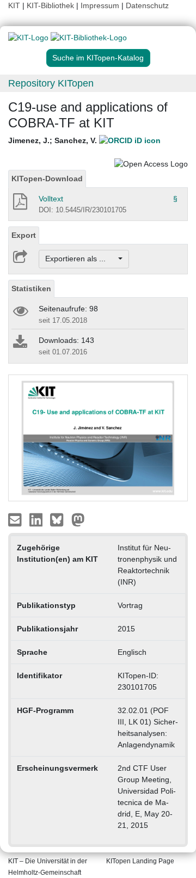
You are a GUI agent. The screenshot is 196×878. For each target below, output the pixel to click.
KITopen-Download (47, 178)
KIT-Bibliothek (51, 5)
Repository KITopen (51, 83)
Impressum (100, 5)
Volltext (51, 198)
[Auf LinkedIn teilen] (37, 519)
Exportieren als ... (81, 258)
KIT (14, 5)
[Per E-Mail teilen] (16, 519)
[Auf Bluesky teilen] (59, 519)
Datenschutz (147, 5)
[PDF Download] (19, 204)
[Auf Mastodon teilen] (78, 519)
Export (23, 235)
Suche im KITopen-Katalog (98, 57)
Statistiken (31, 288)
